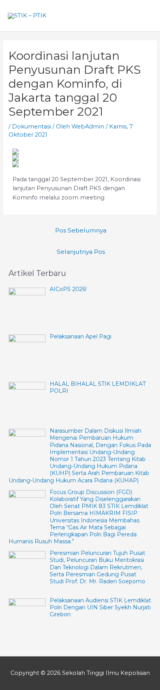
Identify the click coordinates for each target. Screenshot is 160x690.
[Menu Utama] (143, 16)
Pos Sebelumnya (80, 230)
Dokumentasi (31, 126)
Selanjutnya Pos (81, 251)
